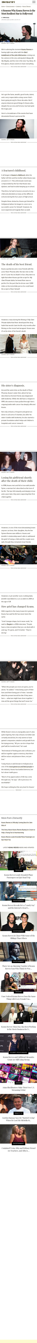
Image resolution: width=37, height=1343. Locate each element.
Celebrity (18, 6)
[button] (34, 2)
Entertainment (10, 6)
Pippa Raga (6, 17)
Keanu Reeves (27, 6)
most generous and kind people (20, 767)
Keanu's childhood (18, 175)
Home (3, 6)
